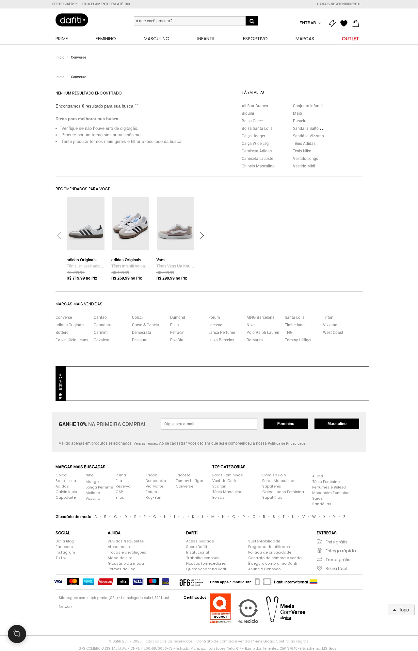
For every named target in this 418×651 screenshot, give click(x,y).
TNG (289, 332)
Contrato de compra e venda (275, 558)
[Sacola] (357, 23)
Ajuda (317, 476)
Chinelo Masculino (258, 165)
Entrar (308, 23)
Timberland (295, 324)
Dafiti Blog (65, 541)
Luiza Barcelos (221, 339)
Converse (78, 57)
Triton (328, 317)
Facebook (64, 546)
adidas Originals (70, 324)
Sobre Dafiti (196, 546)
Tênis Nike (302, 150)
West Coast (333, 332)
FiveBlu (176, 339)
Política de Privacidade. (287, 443)
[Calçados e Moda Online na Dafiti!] (72, 19)
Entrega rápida (341, 551)
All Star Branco (255, 105)
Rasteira (300, 120)
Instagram (65, 552)
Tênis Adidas (304, 143)
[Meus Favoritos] (345, 23)
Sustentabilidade (264, 541)
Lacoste (215, 324)
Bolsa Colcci (253, 120)
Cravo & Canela (145, 324)
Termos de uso (121, 569)
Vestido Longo (305, 158)
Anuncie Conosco (264, 569)
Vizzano (330, 324)
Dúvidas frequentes (126, 541)
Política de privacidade (269, 552)
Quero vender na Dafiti (206, 569)
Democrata (141, 332)
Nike (250, 324)
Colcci (137, 317)
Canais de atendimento (339, 4)
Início (60, 57)
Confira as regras (292, 641)
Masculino (337, 423)
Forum (214, 317)
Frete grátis (336, 542)
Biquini (248, 113)
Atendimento (119, 546)
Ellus (174, 324)
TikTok (61, 558)
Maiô (297, 113)
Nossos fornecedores (206, 563)
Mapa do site (120, 558)
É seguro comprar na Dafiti (272, 563)
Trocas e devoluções (127, 552)
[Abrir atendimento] (17, 634)
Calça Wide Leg (255, 143)
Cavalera (101, 339)
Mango (92, 481)
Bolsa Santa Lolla (257, 128)
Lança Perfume (221, 332)
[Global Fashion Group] (191, 582)
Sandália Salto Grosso (312, 128)
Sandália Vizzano (308, 135)
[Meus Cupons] (334, 23)
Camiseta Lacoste (257, 158)
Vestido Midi (304, 165)
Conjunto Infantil (308, 105)
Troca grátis (338, 559)
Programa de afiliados (269, 546)
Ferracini (177, 332)
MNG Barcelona (261, 317)
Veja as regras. (146, 443)
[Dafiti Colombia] (313, 582)
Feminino (285, 423)
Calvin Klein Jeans (72, 339)
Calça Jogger (253, 135)
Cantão (100, 317)
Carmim (100, 332)
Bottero (62, 332)
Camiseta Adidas (257, 150)
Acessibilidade (200, 541)
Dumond (177, 317)
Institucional (197, 552)
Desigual (139, 339)
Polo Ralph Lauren (263, 332)
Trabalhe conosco (202, 558)
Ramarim (255, 339)
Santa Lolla (295, 317)
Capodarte (103, 324)
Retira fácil (336, 568)
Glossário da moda (126, 563)
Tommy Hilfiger (298, 339)
